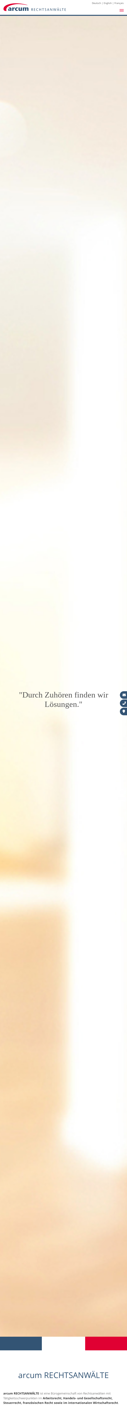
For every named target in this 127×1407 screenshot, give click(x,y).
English (108, 3)
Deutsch (96, 3)
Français (119, 3)
